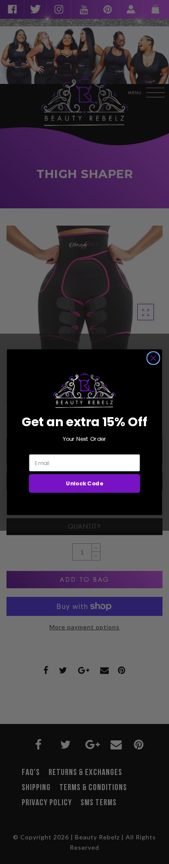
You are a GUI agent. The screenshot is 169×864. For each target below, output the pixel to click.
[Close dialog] (153, 358)
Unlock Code (84, 483)
